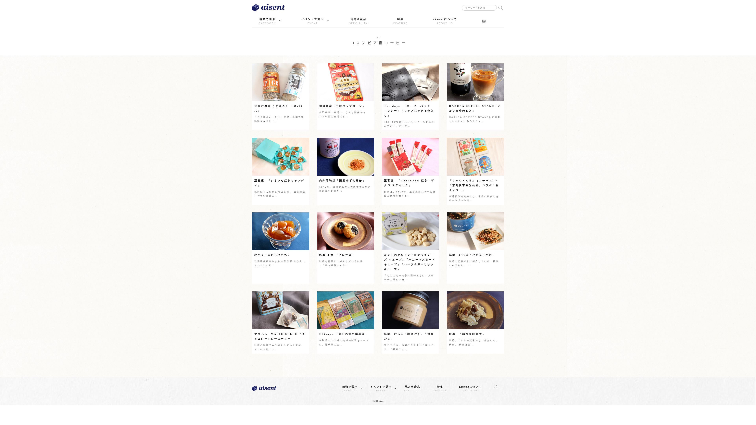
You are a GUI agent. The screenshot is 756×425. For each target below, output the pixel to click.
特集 (400, 21)
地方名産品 (358, 21)
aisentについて (445, 21)
